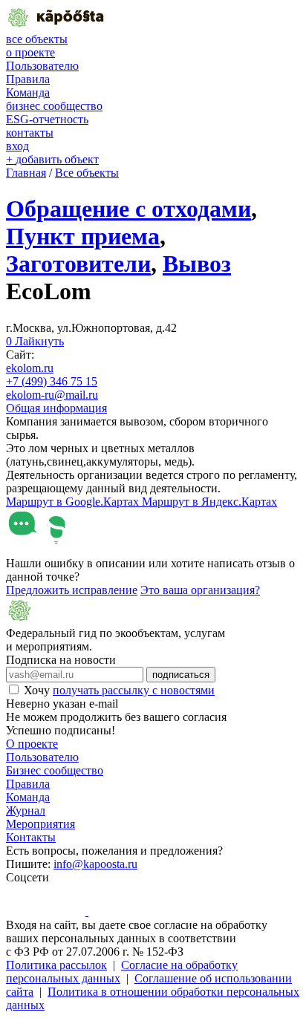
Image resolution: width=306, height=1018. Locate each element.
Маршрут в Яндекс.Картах (209, 501)
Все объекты (87, 172)
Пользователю (42, 65)
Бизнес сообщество (54, 770)
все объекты (37, 39)
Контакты (31, 837)
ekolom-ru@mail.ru (52, 394)
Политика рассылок (56, 965)
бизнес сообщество (54, 105)
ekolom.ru (29, 368)
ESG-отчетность (47, 119)
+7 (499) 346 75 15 (51, 381)
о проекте (30, 52)
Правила (28, 79)
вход (17, 146)
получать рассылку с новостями (134, 690)
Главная (26, 172)
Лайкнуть (35, 341)
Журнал (25, 810)
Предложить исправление (71, 590)
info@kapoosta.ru (95, 864)
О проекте (32, 743)
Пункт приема (83, 236)
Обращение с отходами (128, 208)
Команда (28, 92)
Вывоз (197, 263)
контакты (29, 132)
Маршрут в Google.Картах (74, 501)
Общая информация (56, 408)
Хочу (119, 690)
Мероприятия (40, 824)
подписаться (180, 674)
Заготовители (78, 263)
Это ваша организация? (200, 590)
